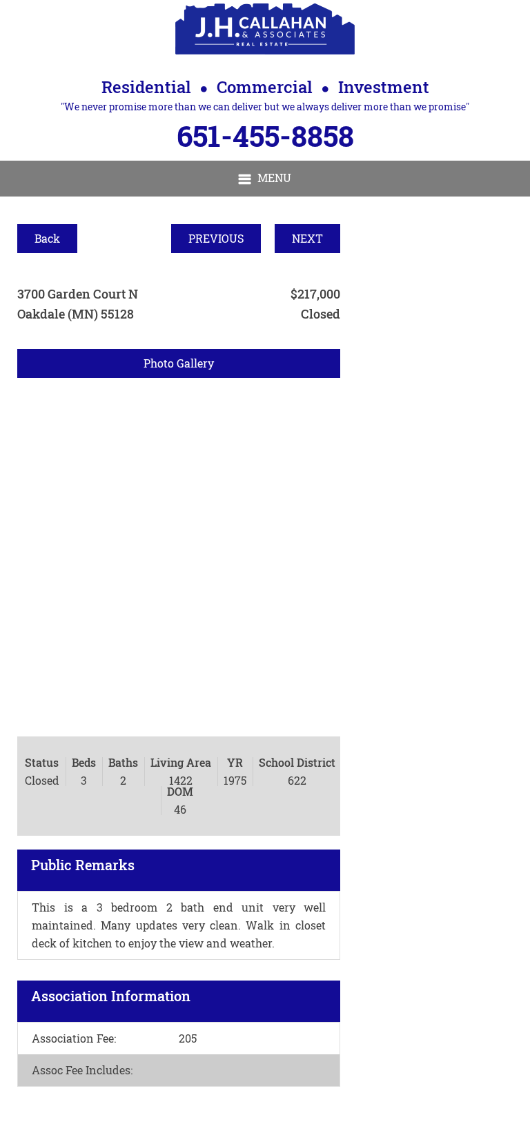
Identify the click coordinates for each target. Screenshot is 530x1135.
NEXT (307, 238)
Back (47, 238)
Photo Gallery (179, 363)
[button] (265, 179)
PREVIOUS (216, 238)
